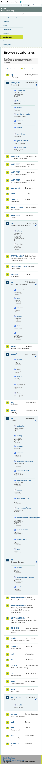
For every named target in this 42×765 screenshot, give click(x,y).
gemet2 (14, 354)
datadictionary (17, 207)
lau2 (12, 660)
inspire (13, 638)
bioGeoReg (20, 426)
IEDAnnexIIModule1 (17, 598)
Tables (5, 25)
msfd (13, 681)
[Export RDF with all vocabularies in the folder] (36, 85)
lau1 (12, 654)
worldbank (15, 744)
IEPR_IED (15, 628)
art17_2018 (15, 180)
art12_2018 (15, 156)
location (19, 107)
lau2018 (14, 665)
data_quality (20, 101)
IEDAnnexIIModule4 (17, 618)
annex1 (19, 567)
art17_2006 (15, 164)
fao (12, 282)
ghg (12, 403)
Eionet (11, 14)
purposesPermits (20, 498)
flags (18, 298)
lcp (12, 673)
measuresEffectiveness (20, 461)
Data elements (7, 29)
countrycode (20, 90)
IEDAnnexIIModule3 (17, 605)
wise (12, 736)
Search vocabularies (12, 68)
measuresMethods (20, 471)
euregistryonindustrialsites (17, 266)
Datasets (6, 22)
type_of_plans (20, 147)
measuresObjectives (20, 480)
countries (20, 446)
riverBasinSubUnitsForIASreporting (20, 517)
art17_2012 (15, 172)
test (12, 722)
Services (6, 41)
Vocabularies (7, 37)
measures (20, 453)
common (14, 199)
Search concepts (28, 68)
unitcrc (19, 333)
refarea (19, 316)
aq (12, 75)
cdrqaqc (19, 436)
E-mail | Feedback (9, 758)
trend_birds (20, 134)
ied (12, 560)
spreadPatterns (20, 539)
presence (20, 121)
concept (19, 359)
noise (13, 689)
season (19, 127)
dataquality (15, 215)
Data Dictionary (19, 14)
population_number (20, 114)
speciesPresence (20, 530)
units (18, 549)
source (19, 376)
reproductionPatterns (20, 508)
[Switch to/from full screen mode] (29, 5)
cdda (13, 194)
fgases (13, 346)
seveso (14, 714)
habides (14, 410)
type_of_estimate (20, 141)
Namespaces (7, 45)
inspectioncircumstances (20, 577)
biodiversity (16, 188)
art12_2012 (15, 83)
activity (19, 231)
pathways (20, 490)
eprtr (13, 223)
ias (12, 418)
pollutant (20, 587)
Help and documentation (11, 18)
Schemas (6, 33)
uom (12, 728)
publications (16, 697)
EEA (12, 2)
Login (25, 5)
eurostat (14, 274)
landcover (15, 646)
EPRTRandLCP (17, 256)
